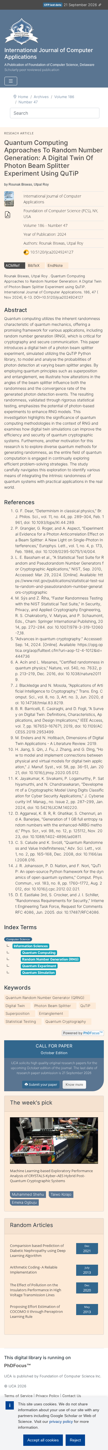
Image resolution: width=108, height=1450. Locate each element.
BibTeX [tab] (33, 265)
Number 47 (28, 102)
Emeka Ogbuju (24, 1202)
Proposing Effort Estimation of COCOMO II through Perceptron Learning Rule (36, 1311)
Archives (41, 96)
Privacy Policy (47, 1396)
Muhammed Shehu (28, 1194)
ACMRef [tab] (13, 265)
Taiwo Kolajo (61, 1194)
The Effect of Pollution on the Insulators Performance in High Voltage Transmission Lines (35, 1289)
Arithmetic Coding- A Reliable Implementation (33, 1270)
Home (23, 96)
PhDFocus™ (17, 1365)
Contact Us (71, 1396)
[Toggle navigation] (10, 81)
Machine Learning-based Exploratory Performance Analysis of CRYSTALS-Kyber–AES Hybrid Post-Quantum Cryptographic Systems (51, 1175)
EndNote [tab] (55, 265)
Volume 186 (64, 96)
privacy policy (61, 1421)
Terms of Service (18, 1396)
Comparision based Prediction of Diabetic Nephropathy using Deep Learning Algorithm (38, 1250)
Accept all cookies (43, 1440)
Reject (75, 1440)
